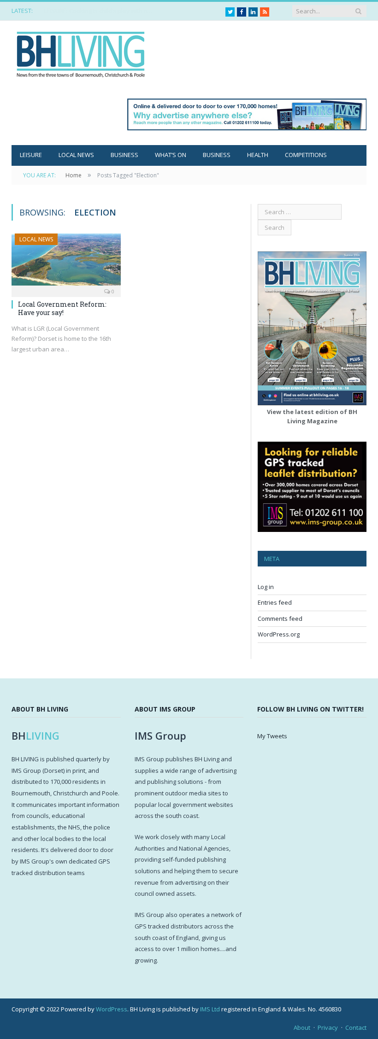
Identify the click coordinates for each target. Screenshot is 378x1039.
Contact (355, 1027)
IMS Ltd (210, 1009)
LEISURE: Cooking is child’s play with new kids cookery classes (99, 11)
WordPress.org (279, 634)
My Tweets (272, 736)
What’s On (170, 155)
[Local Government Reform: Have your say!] (66, 262)
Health (257, 155)
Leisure (31, 155)
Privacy (328, 1027)
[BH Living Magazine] (81, 52)
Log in (266, 587)
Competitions (306, 155)
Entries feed (275, 602)
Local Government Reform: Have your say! (62, 308)
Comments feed (280, 618)
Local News (76, 155)
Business (124, 155)
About (302, 1027)
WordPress (111, 1009)
